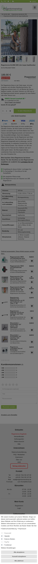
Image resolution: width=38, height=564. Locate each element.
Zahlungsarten (19, 439)
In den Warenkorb (25, 111)
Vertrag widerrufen (19, 466)
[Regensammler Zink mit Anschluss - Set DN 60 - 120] (5, 280)
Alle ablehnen (19, 561)
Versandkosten (19, 436)
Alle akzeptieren (19, 552)
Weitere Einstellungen (8, 548)
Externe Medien (9, 539)
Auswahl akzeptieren (19, 556)
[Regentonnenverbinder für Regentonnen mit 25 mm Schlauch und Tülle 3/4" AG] (5, 315)
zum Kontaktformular (25, 482)
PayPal (6, 542)
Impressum (19, 457)
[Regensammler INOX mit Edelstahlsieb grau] (5, 259)
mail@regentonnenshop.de (22, 479)
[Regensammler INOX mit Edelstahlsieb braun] (5, 269)
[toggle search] (5, 1)
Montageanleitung (10, 185)
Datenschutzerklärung (19, 452)
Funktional (7, 545)
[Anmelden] (8, 1)
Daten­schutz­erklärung (9, 528)
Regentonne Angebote (19, 434)
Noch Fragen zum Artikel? (13, 102)
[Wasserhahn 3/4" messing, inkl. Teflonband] (5, 339)
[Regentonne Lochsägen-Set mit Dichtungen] (5, 350)
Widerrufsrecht (19, 441)
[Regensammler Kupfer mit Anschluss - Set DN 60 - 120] (5, 290)
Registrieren (19, 505)
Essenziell (7, 533)
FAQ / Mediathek (19, 454)
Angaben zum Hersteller (9, 415)
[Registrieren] (13, 1)
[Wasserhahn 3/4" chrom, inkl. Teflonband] (5, 327)
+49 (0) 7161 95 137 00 (23, 475)
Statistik (7, 536)
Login (19, 508)
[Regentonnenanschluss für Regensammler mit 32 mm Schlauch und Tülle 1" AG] (5, 302)
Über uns (19, 459)
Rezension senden (9, 407)
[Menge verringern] (3, 111)
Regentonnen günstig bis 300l (19, 14)
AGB (19, 462)
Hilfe (19, 444)
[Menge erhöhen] (10, 111)
